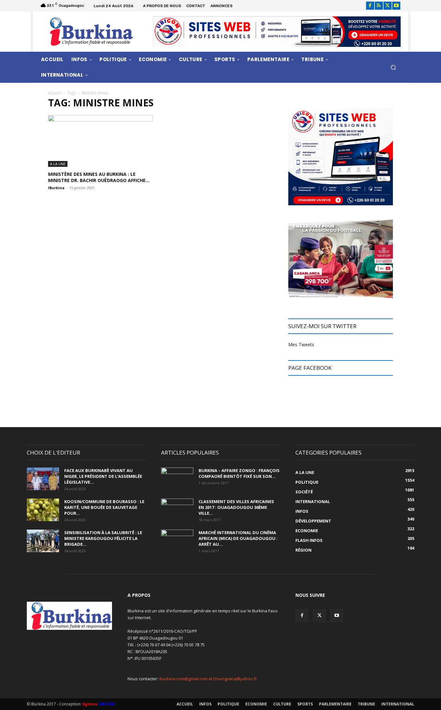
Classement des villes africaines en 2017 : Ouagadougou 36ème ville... (236, 507)
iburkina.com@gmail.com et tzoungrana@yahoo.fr (208, 679)
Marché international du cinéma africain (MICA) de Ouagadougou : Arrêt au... (238, 538)
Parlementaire (335, 704)
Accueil (54, 93)
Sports (305, 704)
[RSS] (378, 5)
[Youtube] (396, 5)
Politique (228, 704)
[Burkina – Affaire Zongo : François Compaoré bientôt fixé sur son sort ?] (177, 479)
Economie (256, 704)
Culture (282, 704)
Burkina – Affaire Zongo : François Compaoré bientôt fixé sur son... (239, 473)
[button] (393, 67)
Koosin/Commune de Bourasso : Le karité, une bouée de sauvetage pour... (104, 507)
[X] (387, 5)
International (397, 704)
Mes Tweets (301, 344)
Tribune (366, 704)
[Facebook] (370, 5)
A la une (58, 163)
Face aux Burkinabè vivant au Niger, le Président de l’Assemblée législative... (103, 476)
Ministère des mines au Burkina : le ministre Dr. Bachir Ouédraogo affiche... (98, 177)
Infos (205, 704)
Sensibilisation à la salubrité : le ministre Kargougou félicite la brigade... (103, 538)
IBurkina (56, 187)
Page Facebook (310, 367)
